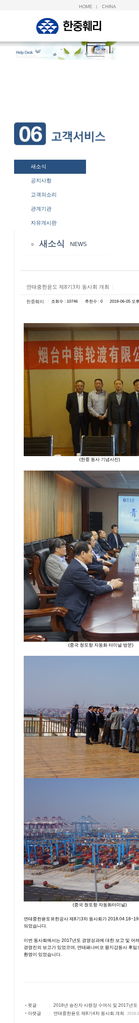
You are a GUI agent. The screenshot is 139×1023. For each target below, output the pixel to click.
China (109, 6)
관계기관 (41, 209)
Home (85, 6)
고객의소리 (44, 194)
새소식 (38, 166)
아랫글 (34, 1013)
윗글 (32, 1005)
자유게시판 (44, 223)
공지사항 (41, 180)
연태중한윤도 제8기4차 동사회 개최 (88, 1013)
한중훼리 (35, 301)
